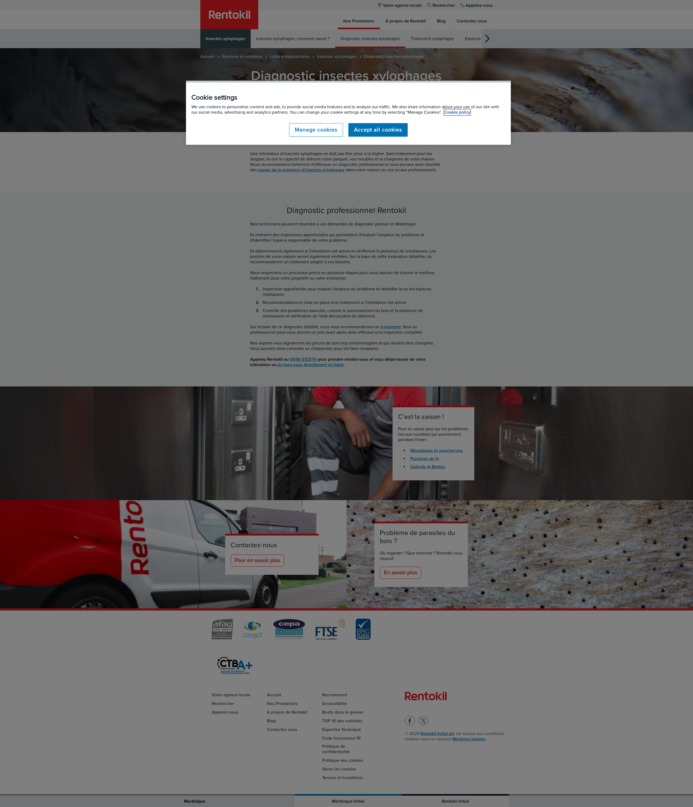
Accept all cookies (378, 130)
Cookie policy (457, 112)
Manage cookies (316, 130)
